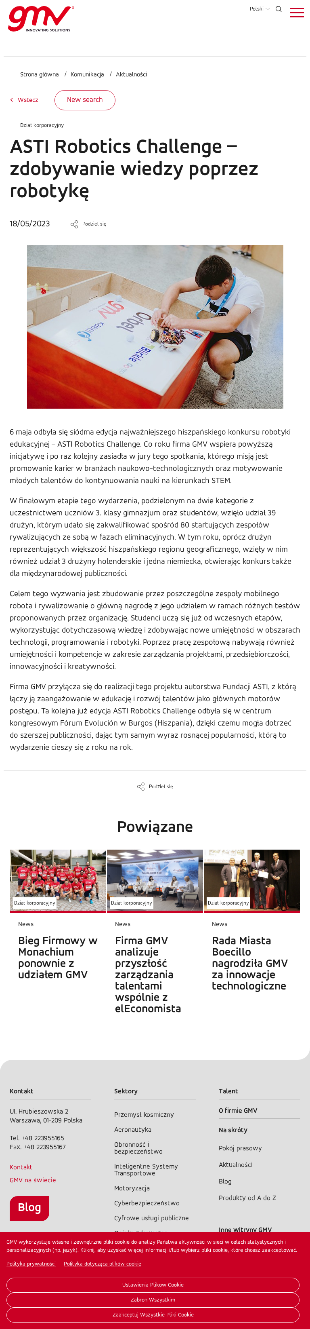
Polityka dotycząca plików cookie (102, 1264)
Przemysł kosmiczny (144, 1115)
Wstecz (28, 100)
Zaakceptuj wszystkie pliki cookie (153, 1315)
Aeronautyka (132, 1129)
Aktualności (131, 75)
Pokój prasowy (240, 1148)
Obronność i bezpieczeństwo (138, 1148)
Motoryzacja (132, 1188)
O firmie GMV (238, 1111)
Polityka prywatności (31, 1264)
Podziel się (94, 224)
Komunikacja (87, 75)
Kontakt (21, 1167)
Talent (228, 1091)
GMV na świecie (33, 1180)
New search (85, 100)
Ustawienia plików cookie (153, 1285)
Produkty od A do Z (247, 1198)
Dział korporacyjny (42, 125)
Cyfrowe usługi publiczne (151, 1218)
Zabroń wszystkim (153, 1300)
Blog (29, 1208)
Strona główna (39, 75)
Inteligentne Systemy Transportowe (146, 1170)
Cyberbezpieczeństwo (147, 1203)
